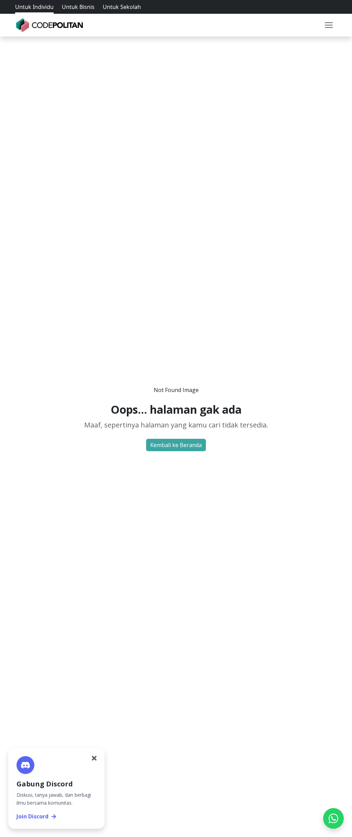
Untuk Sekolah (122, 7)
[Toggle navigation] (328, 25)
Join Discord (32, 816)
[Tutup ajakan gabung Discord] (94, 758)
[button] (328, 25)
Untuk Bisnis (78, 7)
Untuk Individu (34, 7)
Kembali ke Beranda (176, 445)
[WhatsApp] (333, 818)
